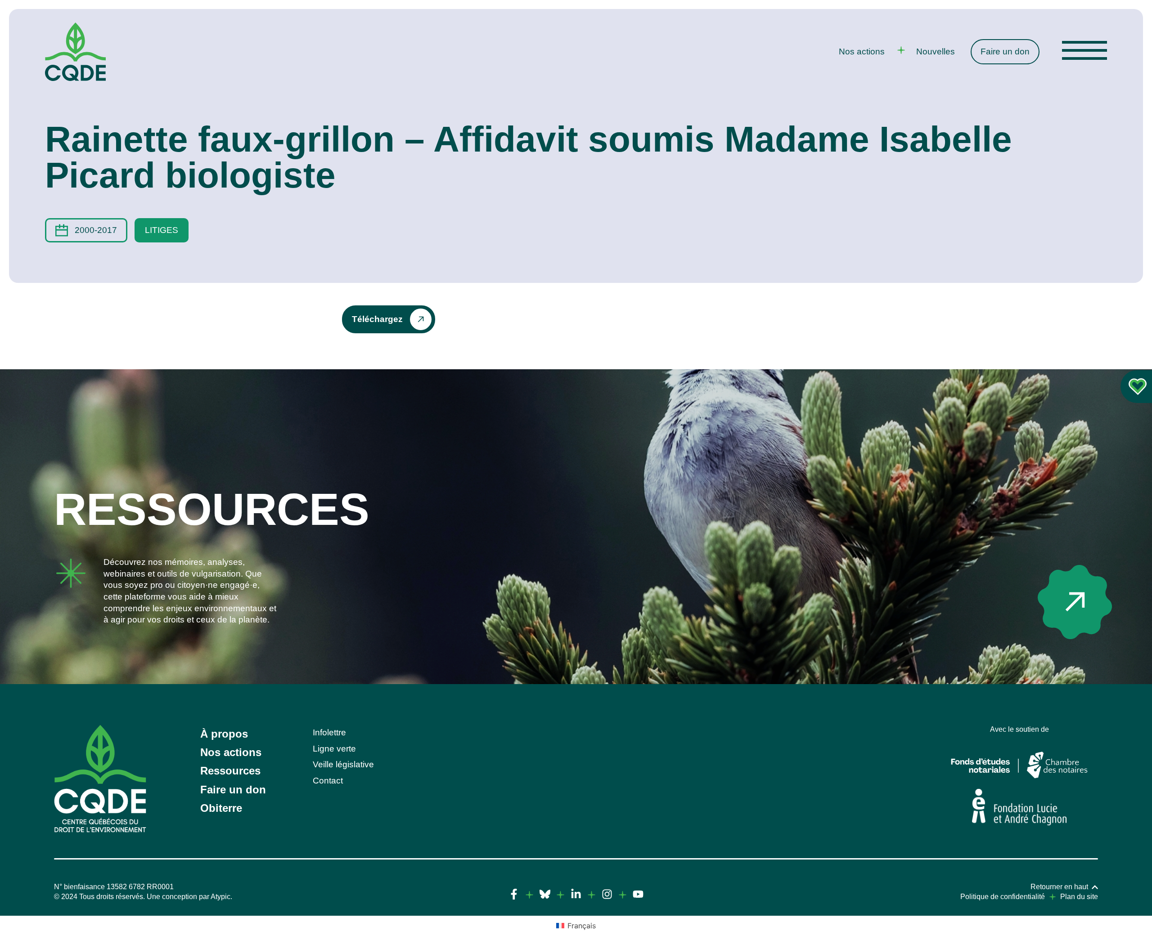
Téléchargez (377, 319)
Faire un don (1005, 51)
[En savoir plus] (1075, 602)
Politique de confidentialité (1002, 896)
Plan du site (1079, 896)
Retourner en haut (1059, 887)
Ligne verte (334, 748)
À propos (224, 734)
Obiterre (221, 808)
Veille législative (343, 764)
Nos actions (862, 51)
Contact (328, 780)
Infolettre (329, 732)
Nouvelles (935, 51)
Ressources (230, 771)
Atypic (220, 896)
